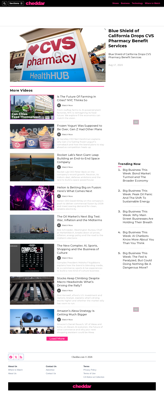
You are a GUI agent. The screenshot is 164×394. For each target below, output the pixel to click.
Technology (137, 3)
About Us (12, 373)
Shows (115, 3)
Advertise (50, 370)
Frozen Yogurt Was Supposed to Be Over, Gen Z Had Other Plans (79, 127)
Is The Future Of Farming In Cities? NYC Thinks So (76, 98)
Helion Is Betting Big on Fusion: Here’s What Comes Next (79, 189)
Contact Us (51, 373)
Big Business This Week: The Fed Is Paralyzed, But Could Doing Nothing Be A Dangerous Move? (137, 260)
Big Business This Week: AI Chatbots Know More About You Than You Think (138, 238)
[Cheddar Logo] (35, 3)
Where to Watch (152, 3)
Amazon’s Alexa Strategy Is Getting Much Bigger (75, 312)
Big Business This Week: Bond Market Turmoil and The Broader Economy (137, 175)
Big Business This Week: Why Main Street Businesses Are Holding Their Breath (138, 217)
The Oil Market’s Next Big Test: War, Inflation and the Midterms (79, 218)
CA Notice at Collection (93, 377)
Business (125, 3)
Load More (57, 338)
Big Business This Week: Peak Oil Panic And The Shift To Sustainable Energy (137, 196)
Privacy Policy (89, 370)
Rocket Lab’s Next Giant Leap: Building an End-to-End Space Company (78, 158)
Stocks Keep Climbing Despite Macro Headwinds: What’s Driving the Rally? (78, 282)
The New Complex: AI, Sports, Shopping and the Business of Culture (78, 249)
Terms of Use (89, 373)
